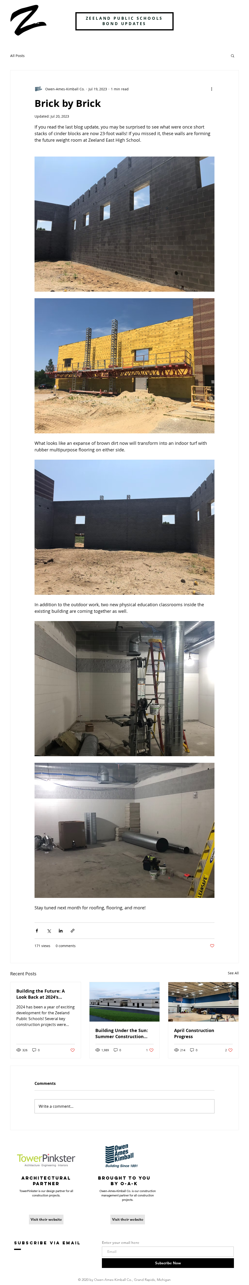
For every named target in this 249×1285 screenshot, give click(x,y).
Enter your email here (120, 1242)
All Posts (17, 55)
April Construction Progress (194, 1033)
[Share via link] (72, 930)
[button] (232, 55)
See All (233, 973)
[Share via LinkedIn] (60, 930)
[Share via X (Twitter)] (48, 930)
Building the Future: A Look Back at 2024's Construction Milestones (43, 994)
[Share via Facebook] (37, 930)
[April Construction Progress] (203, 1002)
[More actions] (211, 89)
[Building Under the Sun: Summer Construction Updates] (124, 1002)
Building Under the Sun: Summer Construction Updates (121, 1033)
